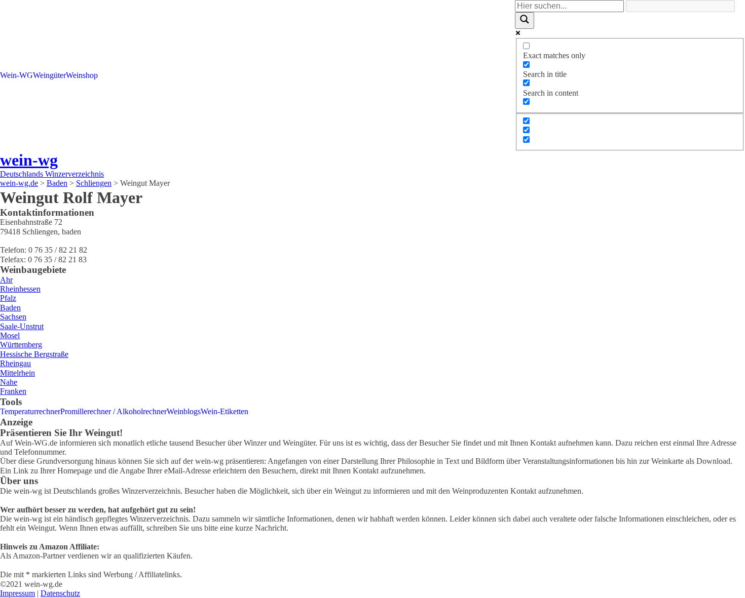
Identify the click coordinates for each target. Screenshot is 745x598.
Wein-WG (16, 75)
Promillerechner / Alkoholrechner (113, 411)
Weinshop (82, 75)
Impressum (17, 593)
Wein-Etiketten (224, 411)
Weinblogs (184, 411)
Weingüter (49, 75)
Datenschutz (60, 593)
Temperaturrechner (30, 411)
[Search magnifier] (524, 20)
